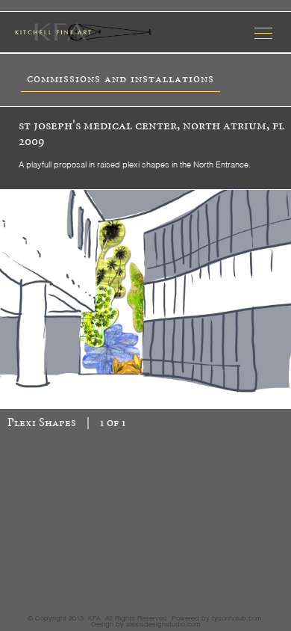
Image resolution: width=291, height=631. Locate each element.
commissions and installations (120, 79)
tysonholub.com (237, 617)
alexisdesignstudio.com (163, 623)
